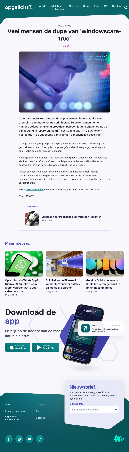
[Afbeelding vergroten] (105, 56)
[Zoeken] (125, 7)
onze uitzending (35, 189)
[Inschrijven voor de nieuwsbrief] (116, 410)
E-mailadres (77, 403)
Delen (66, 45)
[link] (19, 7)
